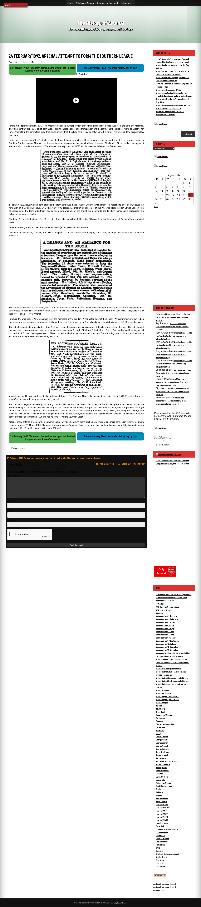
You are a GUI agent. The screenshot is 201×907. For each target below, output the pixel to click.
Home (70, 3)
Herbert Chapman (163, 764)
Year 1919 (159, 863)
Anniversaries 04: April (165, 625)
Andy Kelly (40, 62)
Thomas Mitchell (162, 838)
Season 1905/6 (161, 810)
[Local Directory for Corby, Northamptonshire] (160, 875)
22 (184, 195)
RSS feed (177, 454)
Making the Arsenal (163, 783)
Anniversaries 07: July (165, 634)
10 (156, 191)
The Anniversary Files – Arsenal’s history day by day (121, 463)
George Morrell (162, 745)
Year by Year (160, 866)
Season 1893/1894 (163, 807)
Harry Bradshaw (162, 752)
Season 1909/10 (162, 813)
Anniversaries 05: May (165, 628)
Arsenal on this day (163, 693)
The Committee (162, 832)
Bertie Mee (160, 705)
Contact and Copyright (107, 3)
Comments (160, 721)
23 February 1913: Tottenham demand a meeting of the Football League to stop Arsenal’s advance (53, 458)
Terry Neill (160, 826)
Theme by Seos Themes (118, 903)
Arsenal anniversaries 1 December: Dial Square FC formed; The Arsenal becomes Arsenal (172, 662)
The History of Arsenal (100, 23)
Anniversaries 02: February (167, 619)
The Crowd (160, 835)
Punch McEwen (162, 798)
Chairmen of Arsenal (164, 715)
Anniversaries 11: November (167, 647)
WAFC (158, 847)
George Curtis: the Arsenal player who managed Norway (173, 317)
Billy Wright (160, 708)
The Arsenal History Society (167, 829)
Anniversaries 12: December (167, 650)
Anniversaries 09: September (167, 640)
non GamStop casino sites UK (164, 884)
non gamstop (158, 890)
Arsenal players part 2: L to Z (167, 699)
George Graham (162, 742)
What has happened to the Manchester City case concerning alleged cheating (174, 335)
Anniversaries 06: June (165, 631)
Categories (126, 3)
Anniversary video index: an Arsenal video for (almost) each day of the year (173, 655)
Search (188, 134)
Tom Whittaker (161, 841)
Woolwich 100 (161, 857)
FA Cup (158, 733)
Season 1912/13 (162, 820)
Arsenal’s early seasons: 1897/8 (168, 89)
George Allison (161, 739)
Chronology (160, 718)
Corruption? (160, 727)
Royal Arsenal (161, 801)
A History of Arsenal (85, 3)
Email (11, 510)
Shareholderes (162, 823)
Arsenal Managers (163, 690)
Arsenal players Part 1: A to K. (167, 696)
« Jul (156, 206)
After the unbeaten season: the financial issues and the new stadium (172, 326)
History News (161, 767)
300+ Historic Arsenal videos (167, 606)
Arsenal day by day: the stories (168, 668)
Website (11, 520)
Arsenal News (161, 444)
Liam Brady (160, 779)
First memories (162, 736)
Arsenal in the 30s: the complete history (172, 677)
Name (11, 501)
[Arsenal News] (161, 124)
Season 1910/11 (162, 816)
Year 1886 (160, 860)
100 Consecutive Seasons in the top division (173, 594)
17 (156, 195)
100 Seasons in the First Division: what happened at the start (171, 599)
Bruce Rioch (160, 711)
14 (178, 191)
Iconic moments (162, 770)
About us (159, 613)
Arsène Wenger (162, 702)
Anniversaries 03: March (165, 622)
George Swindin (162, 749)
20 (173, 195)
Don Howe (160, 730)
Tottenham (160, 844)
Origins (158, 789)
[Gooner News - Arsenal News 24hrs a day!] (161, 166)
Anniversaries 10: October (166, 643)
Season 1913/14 (162, 804)
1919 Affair (160, 603)
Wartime (159, 850)
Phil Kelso (159, 792)
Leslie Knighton (162, 776)
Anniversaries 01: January (166, 616)
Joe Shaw (159, 773)
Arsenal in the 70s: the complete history (172, 681)
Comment (13, 476)
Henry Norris (161, 758)
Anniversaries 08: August (166, 637)
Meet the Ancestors (164, 786)
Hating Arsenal (162, 755)
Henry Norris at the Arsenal (167, 761)
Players (159, 795)
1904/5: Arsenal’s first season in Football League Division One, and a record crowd (172, 462)
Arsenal (22, 448)
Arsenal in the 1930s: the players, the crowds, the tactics (171, 673)
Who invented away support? (168, 854)
